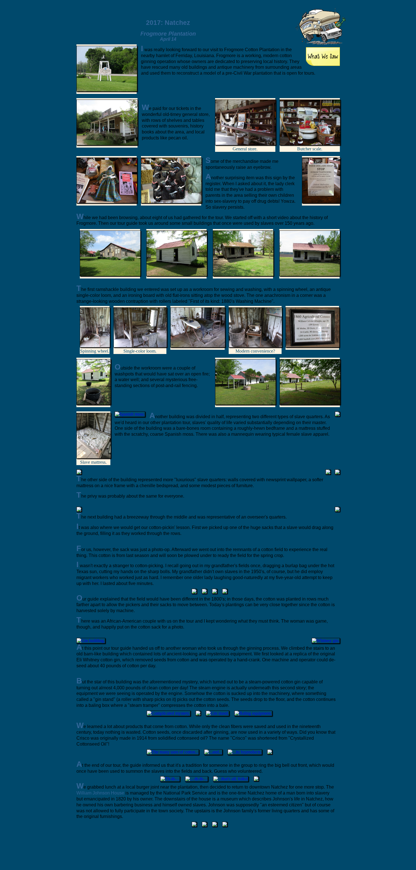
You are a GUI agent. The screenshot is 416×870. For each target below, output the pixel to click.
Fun (286, 17)
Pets (268, 17)
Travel (248, 16)
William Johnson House (100, 793)
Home (229, 16)
